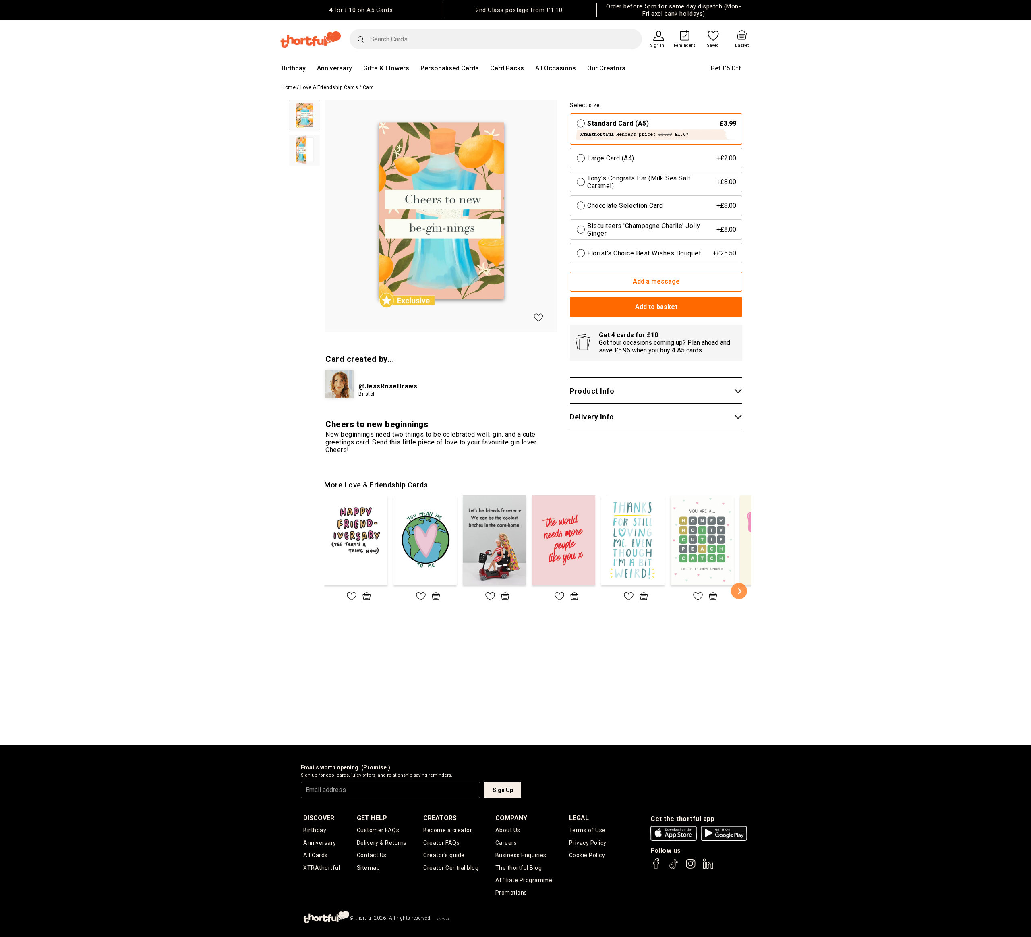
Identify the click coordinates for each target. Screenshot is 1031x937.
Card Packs (507, 68)
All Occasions (555, 68)
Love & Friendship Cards (329, 87)
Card (368, 87)
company (511, 818)
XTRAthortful (321, 867)
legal (579, 818)
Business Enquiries (521, 855)
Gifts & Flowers (386, 68)
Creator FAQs (441, 843)
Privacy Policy (588, 843)
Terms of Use (587, 830)
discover (318, 818)
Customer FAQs (378, 830)
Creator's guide (444, 855)
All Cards (315, 855)
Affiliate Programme (524, 880)
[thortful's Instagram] (691, 867)
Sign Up (503, 790)
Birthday (294, 68)
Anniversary (334, 68)
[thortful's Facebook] (656, 867)
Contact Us (372, 855)
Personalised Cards (449, 68)
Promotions (511, 892)
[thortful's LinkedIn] (708, 867)
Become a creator (447, 830)
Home (289, 87)
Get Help (372, 818)
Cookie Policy (587, 855)
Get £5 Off (725, 68)
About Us (507, 830)
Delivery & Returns (382, 843)
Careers (506, 843)
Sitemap (368, 867)
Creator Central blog (450, 867)
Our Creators (606, 68)
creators (440, 818)
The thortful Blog (518, 867)
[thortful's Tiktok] (674, 867)
